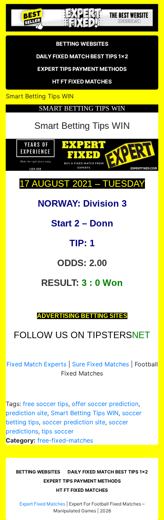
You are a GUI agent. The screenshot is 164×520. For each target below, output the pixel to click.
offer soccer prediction (105, 404)
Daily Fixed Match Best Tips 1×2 (82, 56)
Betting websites (82, 43)
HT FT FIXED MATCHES (82, 81)
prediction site (26, 413)
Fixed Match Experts (36, 364)
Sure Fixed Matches (100, 364)
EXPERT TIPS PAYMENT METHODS (82, 69)
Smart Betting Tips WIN (85, 413)
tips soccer (58, 431)
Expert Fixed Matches (42, 504)
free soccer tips (45, 404)
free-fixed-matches (65, 440)
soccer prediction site (73, 422)
